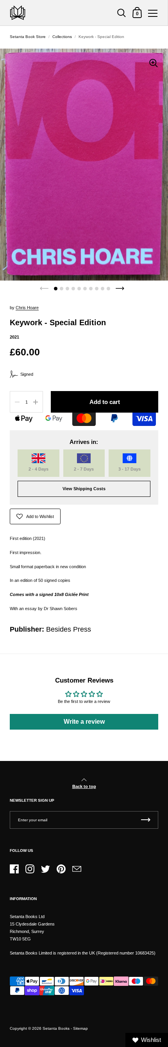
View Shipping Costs (84, 488)
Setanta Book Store (28, 36)
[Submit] (145, 820)
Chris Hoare (27, 307)
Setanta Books (56, 1028)
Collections (62, 36)
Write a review (84, 721)
